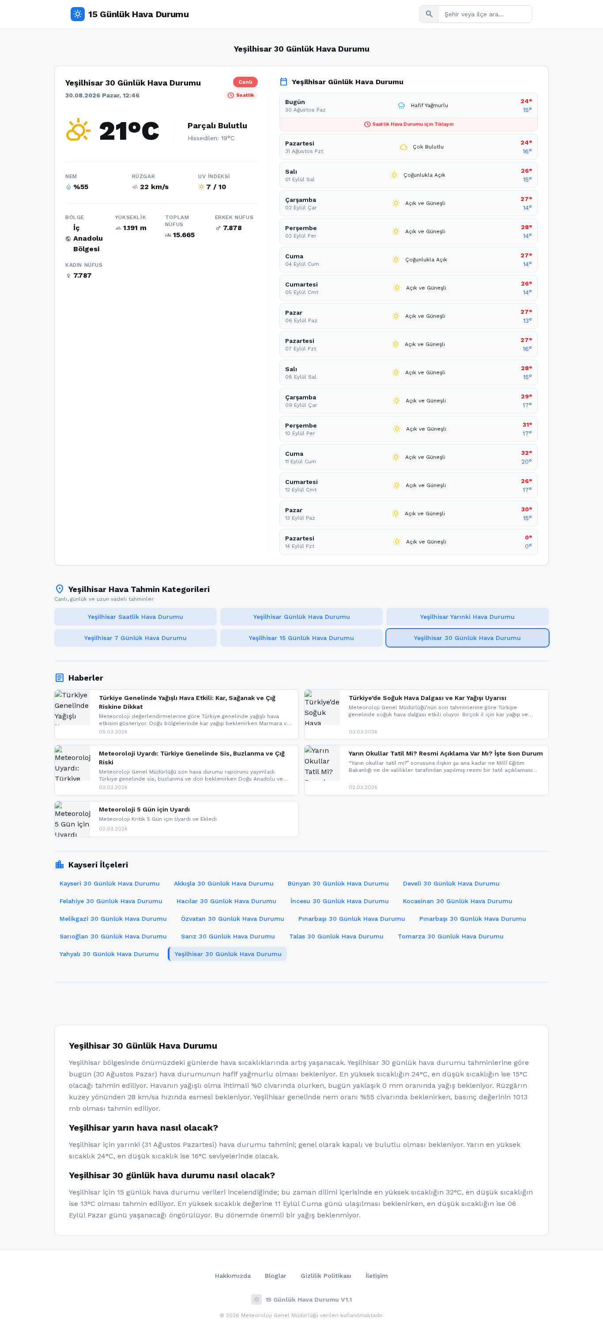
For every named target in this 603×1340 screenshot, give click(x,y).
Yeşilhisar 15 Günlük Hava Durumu (301, 637)
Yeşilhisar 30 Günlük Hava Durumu (467, 637)
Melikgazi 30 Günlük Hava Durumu (113, 918)
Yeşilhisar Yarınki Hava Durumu (467, 616)
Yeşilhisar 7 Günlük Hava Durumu (135, 637)
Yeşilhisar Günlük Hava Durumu (301, 616)
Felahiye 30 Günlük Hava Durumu (111, 900)
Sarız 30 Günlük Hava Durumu (228, 936)
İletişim (377, 1275)
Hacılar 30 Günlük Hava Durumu (226, 900)
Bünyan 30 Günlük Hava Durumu (338, 883)
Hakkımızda (233, 1275)
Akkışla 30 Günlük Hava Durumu (224, 883)
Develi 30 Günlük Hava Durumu (451, 883)
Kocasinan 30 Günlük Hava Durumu (458, 900)
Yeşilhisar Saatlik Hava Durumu (135, 616)
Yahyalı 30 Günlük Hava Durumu (109, 953)
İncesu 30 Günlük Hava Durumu (339, 900)
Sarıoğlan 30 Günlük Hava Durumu (113, 936)
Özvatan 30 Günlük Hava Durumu (232, 918)
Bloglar (275, 1275)
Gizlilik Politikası (326, 1275)
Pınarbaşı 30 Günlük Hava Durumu (351, 918)
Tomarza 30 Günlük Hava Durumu (451, 936)
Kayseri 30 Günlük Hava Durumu (110, 883)
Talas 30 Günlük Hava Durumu (336, 936)
